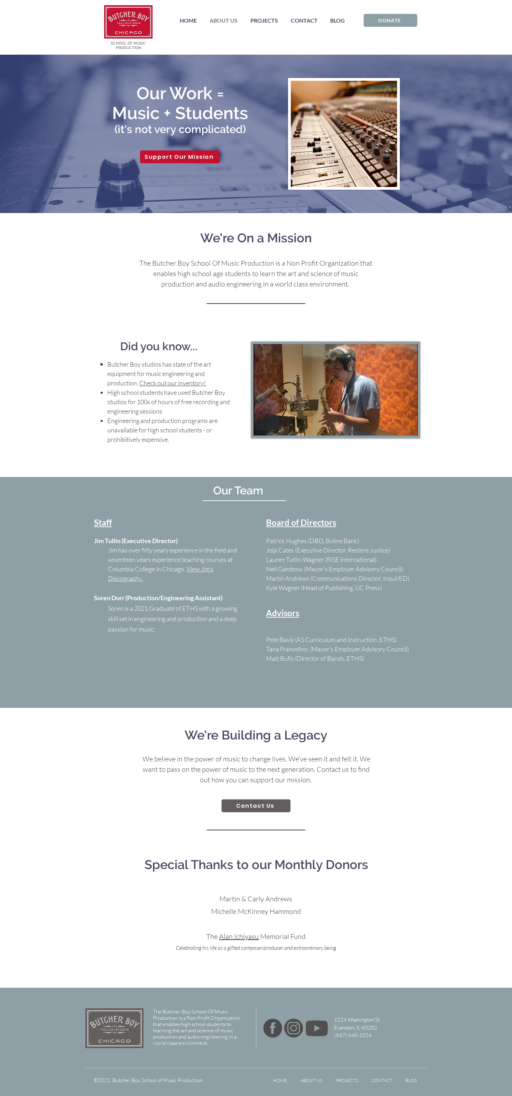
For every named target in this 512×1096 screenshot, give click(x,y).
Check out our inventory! (172, 383)
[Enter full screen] (408, 426)
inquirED (395, 578)
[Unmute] (274, 426)
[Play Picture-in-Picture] (396, 426)
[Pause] (262, 426)
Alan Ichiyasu (239, 936)
